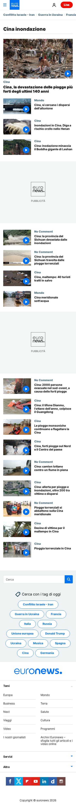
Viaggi (7, 720)
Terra (44, 703)
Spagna (60, 643)
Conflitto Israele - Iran (19, 14)
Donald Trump (55, 633)
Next (6, 712)
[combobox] (38, 579)
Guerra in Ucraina (50, 14)
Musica (38, 643)
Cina (6, 81)
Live (67, 4)
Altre (6, 767)
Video (7, 728)
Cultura (45, 720)
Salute (45, 712)
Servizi (7, 756)
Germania (47, 653)
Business (9, 703)
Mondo (39, 100)
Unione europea (22, 633)
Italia (27, 624)
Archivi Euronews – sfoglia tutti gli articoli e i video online (57, 740)
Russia (47, 624)
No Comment (43, 231)
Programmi (48, 728)
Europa (8, 695)
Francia (56, 614)
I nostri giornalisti (14, 737)
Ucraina (16, 643)
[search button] (69, 579)
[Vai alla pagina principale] (14, 5)
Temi (6, 685)
